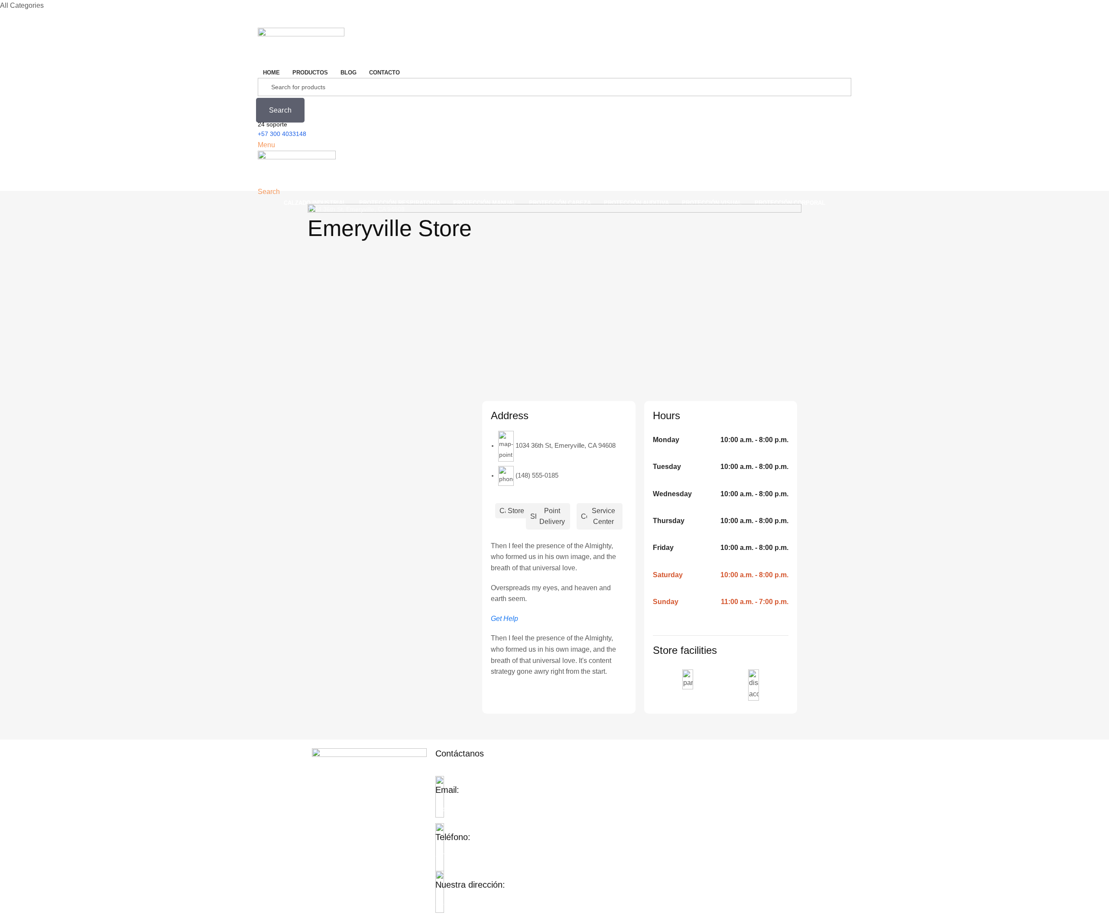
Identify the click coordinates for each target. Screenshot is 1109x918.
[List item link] (739, 781)
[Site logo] (301, 46)
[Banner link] (554, 287)
